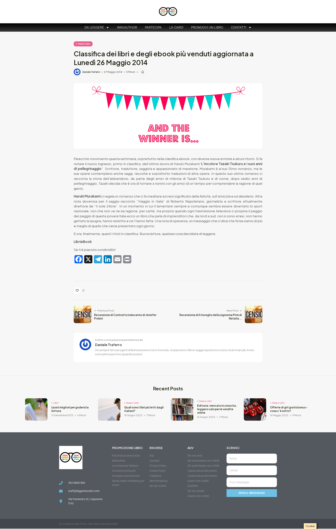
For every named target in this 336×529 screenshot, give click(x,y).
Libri (56, 403)
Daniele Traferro (91, 72)
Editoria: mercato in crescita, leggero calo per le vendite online (217, 409)
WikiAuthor (127, 27)
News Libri (84, 43)
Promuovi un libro (207, 27)
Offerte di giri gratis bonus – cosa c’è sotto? (289, 409)
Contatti (238, 27)
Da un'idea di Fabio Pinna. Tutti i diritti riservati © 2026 (88, 523)
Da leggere (94, 27)
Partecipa (153, 27)
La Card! (176, 27)
